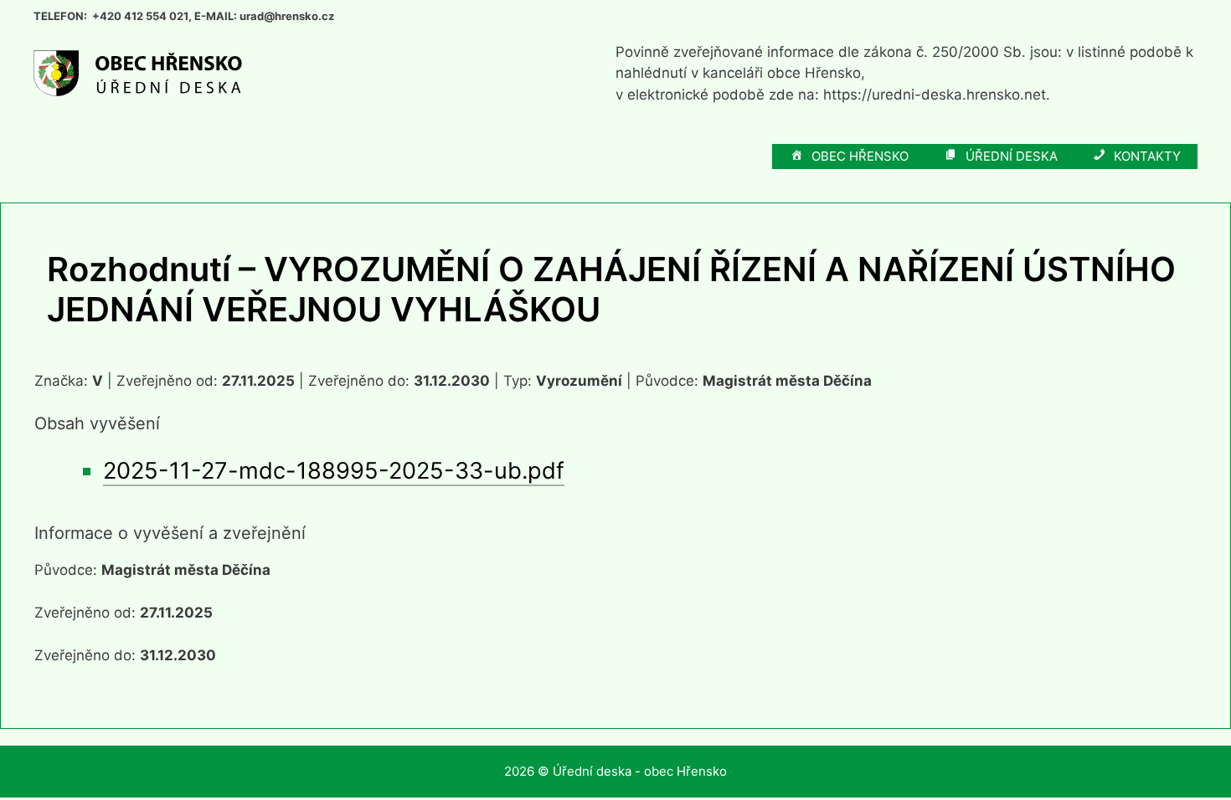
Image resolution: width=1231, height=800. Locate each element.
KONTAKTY (1147, 156)
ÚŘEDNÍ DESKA (1012, 156)
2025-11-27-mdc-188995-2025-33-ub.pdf (333, 471)
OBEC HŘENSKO (860, 156)
